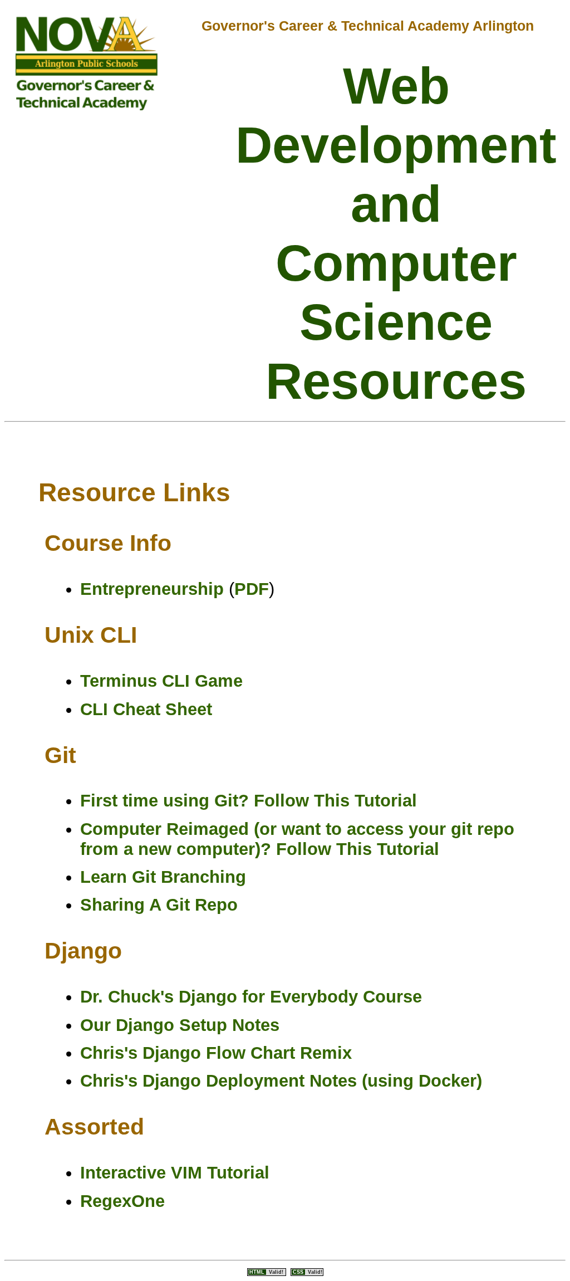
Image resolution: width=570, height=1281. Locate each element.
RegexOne (122, 1201)
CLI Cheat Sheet (146, 709)
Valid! (267, 1272)
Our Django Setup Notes (179, 1025)
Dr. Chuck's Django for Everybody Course (251, 996)
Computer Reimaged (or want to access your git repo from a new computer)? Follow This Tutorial (297, 839)
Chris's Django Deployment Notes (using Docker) (281, 1081)
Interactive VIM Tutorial (174, 1172)
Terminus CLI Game (161, 681)
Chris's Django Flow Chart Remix (216, 1053)
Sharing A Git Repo (159, 905)
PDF (251, 589)
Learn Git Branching (163, 877)
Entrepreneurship (152, 589)
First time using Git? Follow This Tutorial (248, 800)
